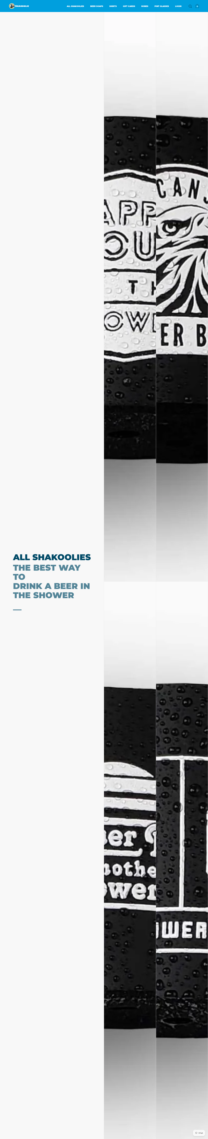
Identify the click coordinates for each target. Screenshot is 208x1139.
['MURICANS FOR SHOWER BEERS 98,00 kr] (182, 296)
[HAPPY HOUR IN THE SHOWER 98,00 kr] (130, 296)
